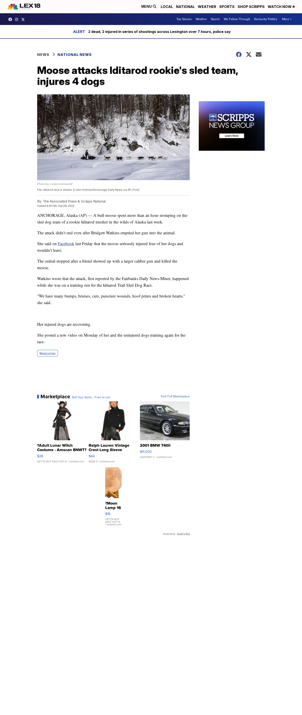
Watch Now (280, 6)
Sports (227, 6)
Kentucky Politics (265, 19)
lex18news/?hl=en (17, 19)
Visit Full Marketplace (175, 396)
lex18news (24, 19)
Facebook (66, 243)
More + (287, 19)
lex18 (11, 19)
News (43, 54)
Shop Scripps (251, 6)
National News (74, 54)
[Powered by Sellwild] (183, 534)
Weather (207, 6)
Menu (147, 6)
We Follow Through (237, 19)
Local (167, 6)
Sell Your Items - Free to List (91, 397)
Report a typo (47, 353)
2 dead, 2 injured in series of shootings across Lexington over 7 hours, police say (159, 31)
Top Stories (184, 19)
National (185, 6)
